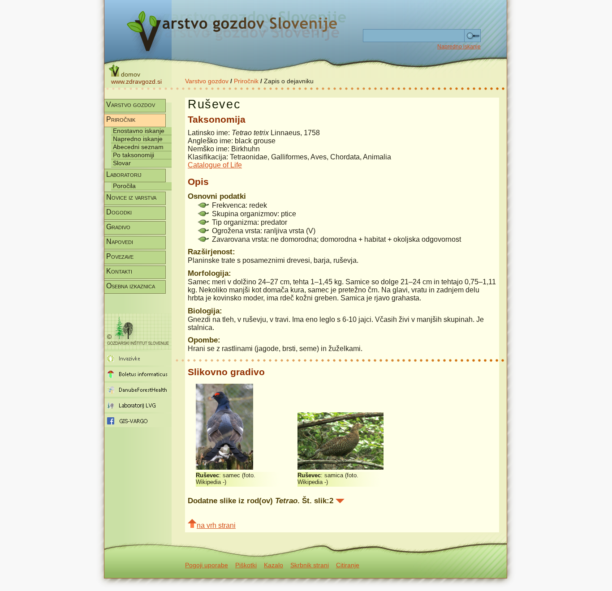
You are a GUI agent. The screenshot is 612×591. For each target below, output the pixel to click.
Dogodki (119, 212)
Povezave (120, 256)
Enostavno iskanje (138, 130)
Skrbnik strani (309, 565)
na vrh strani (216, 525)
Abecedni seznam (138, 146)
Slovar (122, 163)
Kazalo (273, 565)
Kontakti (119, 271)
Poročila (124, 185)
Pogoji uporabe (206, 565)
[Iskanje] (472, 36)
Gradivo (118, 227)
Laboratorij (124, 174)
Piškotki (246, 565)
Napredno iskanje (459, 46)
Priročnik (246, 81)
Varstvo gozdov (206, 81)
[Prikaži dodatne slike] (340, 501)
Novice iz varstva (131, 197)
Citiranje (347, 565)
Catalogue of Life (215, 165)
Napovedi (119, 241)
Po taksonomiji (133, 154)
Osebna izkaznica (130, 286)
